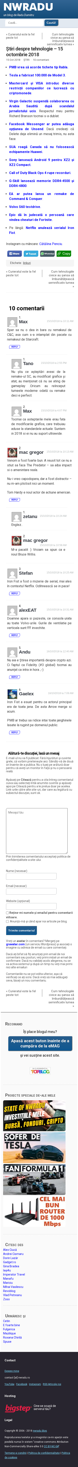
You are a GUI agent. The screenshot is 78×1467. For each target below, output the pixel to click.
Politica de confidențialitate (44, 1453)
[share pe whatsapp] (47, 254)
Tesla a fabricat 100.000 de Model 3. (37, 75)
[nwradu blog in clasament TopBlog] (40, 1071)
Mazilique (9, 1333)
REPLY (14, 347)
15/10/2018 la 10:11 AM (60, 321)
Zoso (6, 1299)
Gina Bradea (11, 1266)
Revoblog (9, 1291)
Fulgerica (9, 1329)
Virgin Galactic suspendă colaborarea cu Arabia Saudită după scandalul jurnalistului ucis (41, 106)
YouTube (9, 1384)
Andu (24, 652)
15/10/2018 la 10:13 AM (60, 451)
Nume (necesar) (16, 871)
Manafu (8, 1278)
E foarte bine (11, 1325)
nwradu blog (40, 1430)
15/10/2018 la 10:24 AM (53, 516)
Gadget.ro (9, 1262)
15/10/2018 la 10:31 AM (60, 609)
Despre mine (12, 1371)
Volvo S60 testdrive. (25, 207)
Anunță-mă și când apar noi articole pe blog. (38, 921)
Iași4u (7, 1270)
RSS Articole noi (52, 1384)
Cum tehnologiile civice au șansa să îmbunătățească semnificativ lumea (60, 39)
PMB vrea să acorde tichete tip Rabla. (38, 67)
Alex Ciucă (10, 1249)
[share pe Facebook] (14, 254)
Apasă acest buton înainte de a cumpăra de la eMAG (40, 1043)
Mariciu (8, 1282)
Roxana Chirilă (12, 1337)
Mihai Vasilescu (13, 1286)
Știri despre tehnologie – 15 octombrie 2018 (34, 51)
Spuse (7, 1341)
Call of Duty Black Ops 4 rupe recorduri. (40, 173)
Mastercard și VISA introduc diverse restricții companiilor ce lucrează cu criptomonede (41, 88)
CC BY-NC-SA (51, 1446)
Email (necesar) (16, 886)
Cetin (6, 1321)
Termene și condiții (15, 1453)
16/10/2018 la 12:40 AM (60, 651)
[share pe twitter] (31, 254)
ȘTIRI (27, 59)
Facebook (21, 1384)
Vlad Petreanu (12, 1295)
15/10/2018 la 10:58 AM (53, 545)
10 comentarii (41, 59)
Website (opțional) (18, 901)
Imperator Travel (14, 1274)
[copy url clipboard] (64, 254)
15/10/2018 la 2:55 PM (54, 363)
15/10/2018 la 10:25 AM (60, 572)
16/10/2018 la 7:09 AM (60, 693)
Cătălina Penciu (50, 244)
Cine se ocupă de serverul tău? (45, 1407)
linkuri (27, 263)
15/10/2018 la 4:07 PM (54, 410)
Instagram (35, 1384)
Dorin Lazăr (10, 1258)
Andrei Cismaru (13, 1254)
